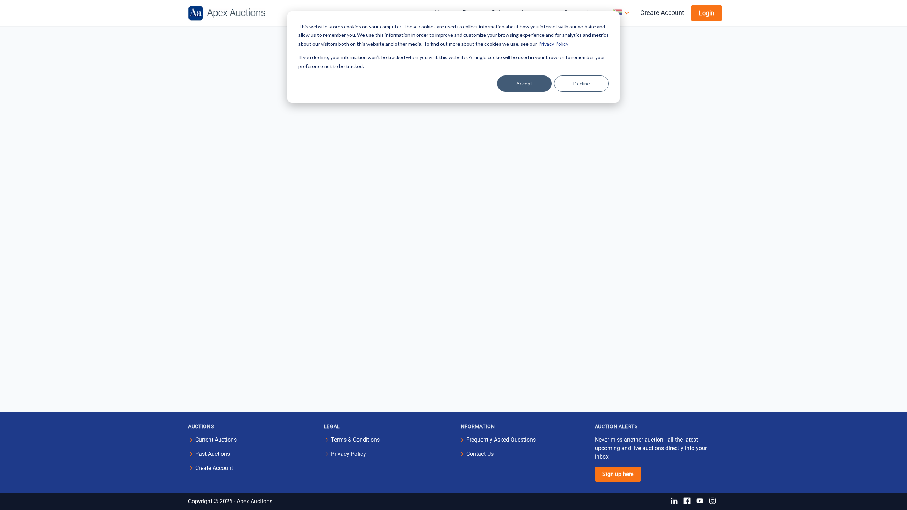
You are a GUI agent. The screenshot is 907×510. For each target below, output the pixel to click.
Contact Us (480, 453)
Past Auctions (212, 453)
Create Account (662, 12)
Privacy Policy (553, 44)
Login (706, 13)
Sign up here (617, 474)
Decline (581, 83)
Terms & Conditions (355, 439)
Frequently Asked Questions (501, 439)
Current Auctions (216, 439)
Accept (524, 83)
